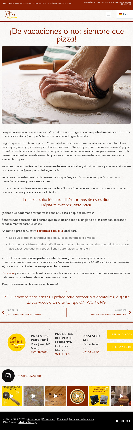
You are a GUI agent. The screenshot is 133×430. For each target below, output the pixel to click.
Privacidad (48, 419)
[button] (108, 14)
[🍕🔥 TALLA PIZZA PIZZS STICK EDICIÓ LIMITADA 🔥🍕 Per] (121, 396)
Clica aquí (8, 273)
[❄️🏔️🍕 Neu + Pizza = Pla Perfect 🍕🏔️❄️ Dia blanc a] (99, 396)
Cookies (62, 419)
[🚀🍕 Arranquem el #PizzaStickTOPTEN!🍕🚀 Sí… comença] (34, 396)
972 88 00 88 (39, 352)
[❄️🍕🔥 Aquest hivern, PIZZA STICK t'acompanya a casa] (77, 396)
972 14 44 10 (91, 352)
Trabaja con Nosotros (81, 419)
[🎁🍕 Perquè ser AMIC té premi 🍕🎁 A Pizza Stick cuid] (12, 396)
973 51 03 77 (62, 354)
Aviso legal (33, 419)
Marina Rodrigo (27, 422)
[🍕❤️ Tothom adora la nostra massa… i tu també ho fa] (55, 396)
